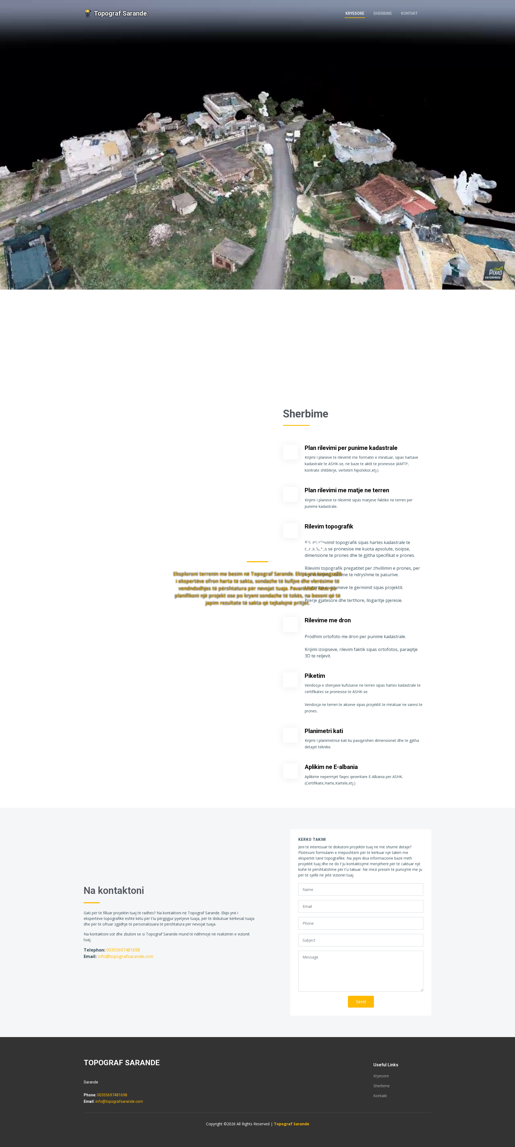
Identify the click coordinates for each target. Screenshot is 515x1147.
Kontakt (409, 13)
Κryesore (354, 13)
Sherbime (382, 13)
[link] (428, 13)
